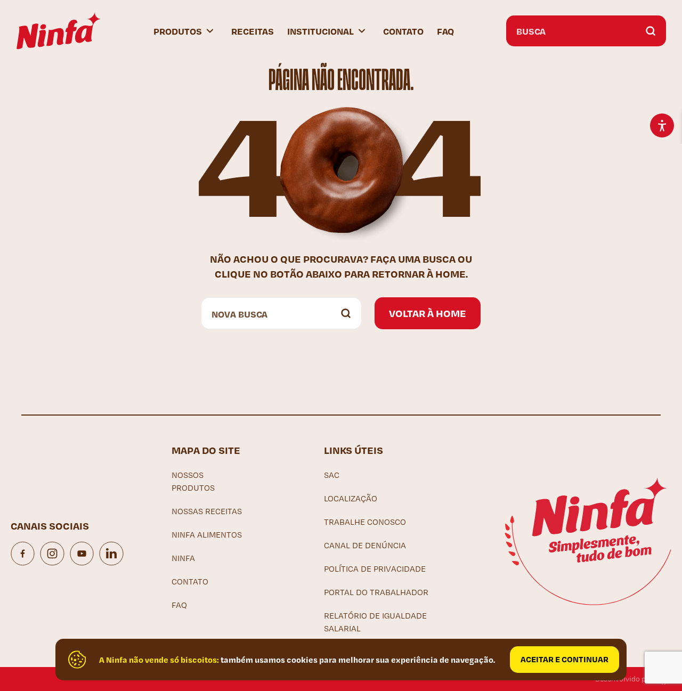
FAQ (445, 31)
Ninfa (183, 558)
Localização (350, 498)
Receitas (252, 31)
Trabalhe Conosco (365, 522)
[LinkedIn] (111, 553)
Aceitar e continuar (564, 659)
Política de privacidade (375, 569)
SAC (331, 475)
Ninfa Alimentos (207, 535)
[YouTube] (82, 553)
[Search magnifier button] (650, 31)
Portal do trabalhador (376, 592)
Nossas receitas (207, 511)
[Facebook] (23, 553)
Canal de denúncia (365, 545)
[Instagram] (52, 553)
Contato (403, 31)
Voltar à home (427, 313)
